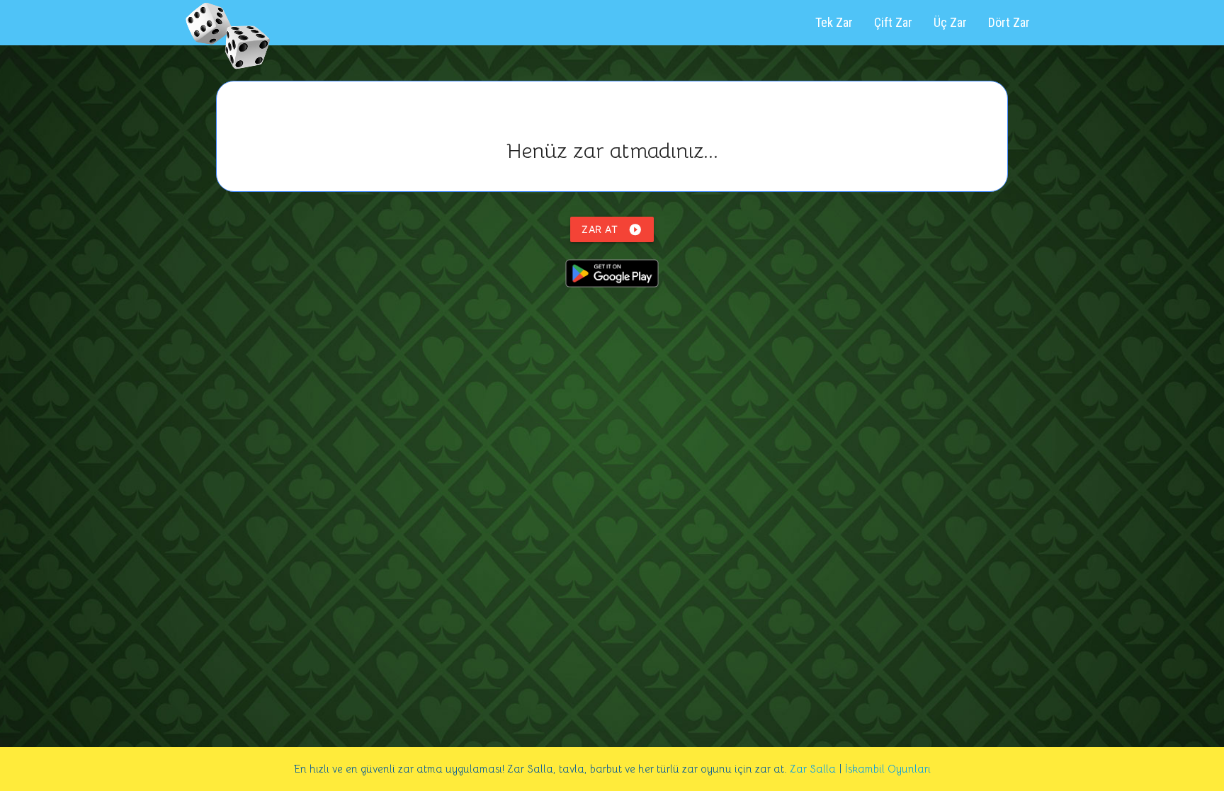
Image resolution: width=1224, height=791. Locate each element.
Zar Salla (813, 768)
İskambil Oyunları (888, 768)
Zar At (612, 229)
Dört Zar (1009, 22)
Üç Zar (950, 22)
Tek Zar (834, 22)
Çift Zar (893, 22)
